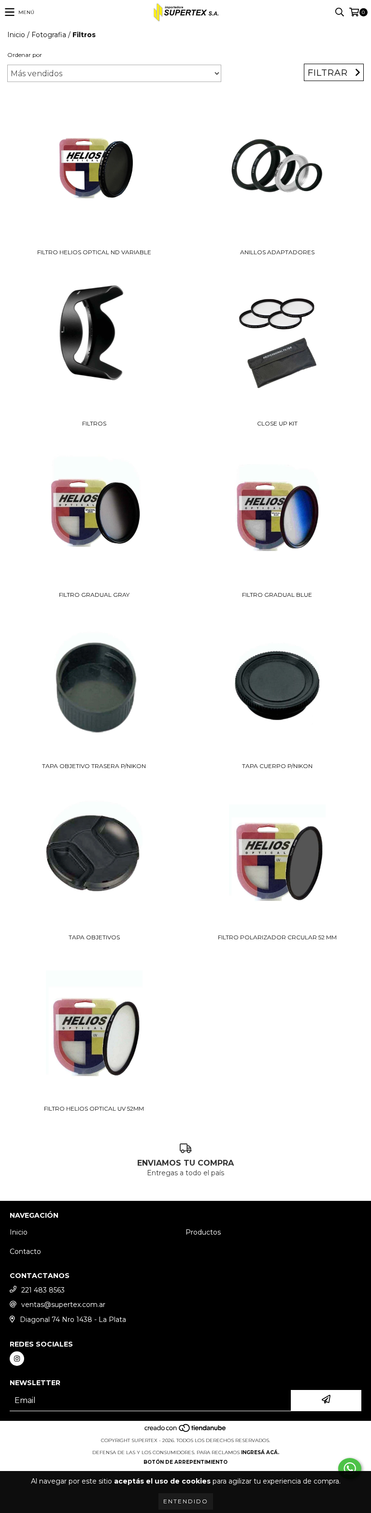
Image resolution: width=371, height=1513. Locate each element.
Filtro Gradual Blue (277, 594)
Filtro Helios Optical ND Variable (94, 252)
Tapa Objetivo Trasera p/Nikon (94, 766)
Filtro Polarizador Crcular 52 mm (277, 937)
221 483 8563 (43, 1290)
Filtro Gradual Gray (94, 594)
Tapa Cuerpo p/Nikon (277, 766)
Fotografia (48, 34)
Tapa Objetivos (94, 937)
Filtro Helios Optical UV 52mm (94, 1108)
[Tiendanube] (185, 1431)
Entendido (185, 1501)
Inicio (16, 34)
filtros (94, 423)
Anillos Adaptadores (277, 252)
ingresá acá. (260, 1452)
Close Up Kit (277, 423)
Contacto (25, 1251)
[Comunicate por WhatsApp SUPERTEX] (349, 1468)
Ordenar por (24, 54)
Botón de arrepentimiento (185, 1462)
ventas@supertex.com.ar (63, 1304)
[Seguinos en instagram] (17, 1358)
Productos (203, 1232)
